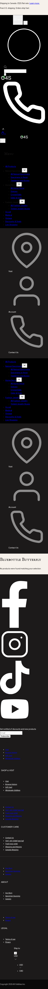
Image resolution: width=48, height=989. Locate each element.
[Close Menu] (2, 140)
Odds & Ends (16, 198)
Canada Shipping (11, 819)
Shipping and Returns (13, 816)
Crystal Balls (16, 194)
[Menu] (18, 20)
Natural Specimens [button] (13, 171)
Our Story (8, 868)
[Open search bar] (5, 68)
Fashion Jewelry (12, 397)
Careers (8, 874)
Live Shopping (11, 224)
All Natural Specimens (20, 174)
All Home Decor (17, 188)
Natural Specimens (13, 366)
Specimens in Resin (19, 177)
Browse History (11, 753)
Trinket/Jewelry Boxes (20, 209)
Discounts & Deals (13, 221)
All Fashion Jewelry (19, 205)
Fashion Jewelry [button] (12, 202)
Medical (8, 215)
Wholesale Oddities (12, 759)
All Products (10, 166)
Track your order (11, 813)
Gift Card (8, 756)
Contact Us (9, 807)
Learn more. (34, 3)
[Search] (5, 74)
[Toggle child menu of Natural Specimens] (24, 170)
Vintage (8, 218)
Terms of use (10, 917)
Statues (14, 191)
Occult (8, 212)
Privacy (8, 920)
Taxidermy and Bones (20, 180)
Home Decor (10, 380)
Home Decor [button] (10, 185)
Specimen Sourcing (12, 871)
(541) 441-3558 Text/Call (14, 810)
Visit (7, 750)
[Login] (24, 129)
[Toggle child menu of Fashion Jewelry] (22, 201)
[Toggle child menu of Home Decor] (19, 184)
